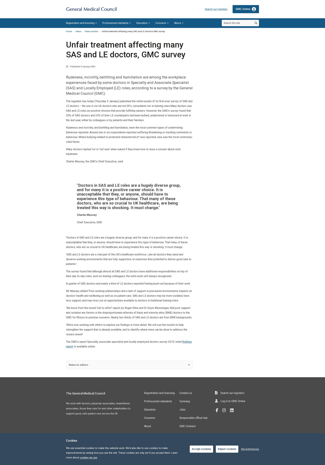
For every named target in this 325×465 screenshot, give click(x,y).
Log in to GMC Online (232, 401)
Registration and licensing (80, 23)
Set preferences (250, 449)
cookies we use (88, 457)
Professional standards (115, 23)
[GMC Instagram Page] (225, 410)
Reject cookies (227, 449)
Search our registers (216, 9)
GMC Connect (187, 426)
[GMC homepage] (91, 9)
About (177, 23)
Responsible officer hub (193, 417)
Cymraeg (184, 401)
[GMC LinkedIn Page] (233, 410)
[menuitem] (81, 23)
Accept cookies (201, 449)
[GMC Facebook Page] (218, 410)
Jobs (182, 409)
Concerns (160, 23)
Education (141, 23)
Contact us (185, 393)
